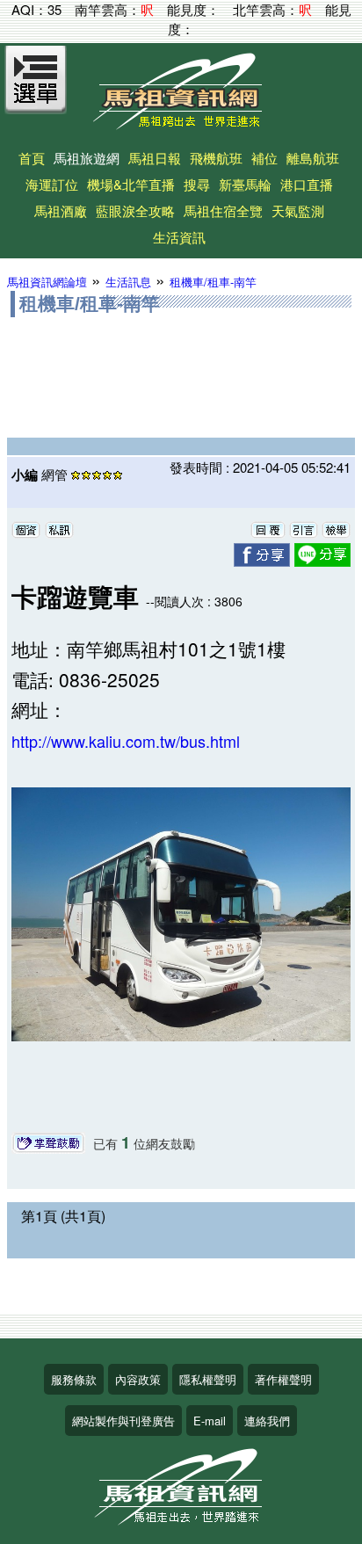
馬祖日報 (154, 158)
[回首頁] (181, 123)
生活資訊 (179, 237)
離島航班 (312, 158)
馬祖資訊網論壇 (47, 281)
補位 (264, 158)
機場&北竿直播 (131, 184)
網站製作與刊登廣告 (123, 1420)
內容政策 (138, 1379)
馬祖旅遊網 (86, 158)
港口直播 (306, 184)
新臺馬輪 (245, 184)
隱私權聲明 (207, 1379)
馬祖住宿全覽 (223, 210)
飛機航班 (216, 158)
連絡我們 (267, 1420)
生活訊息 (128, 281)
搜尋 (197, 184)
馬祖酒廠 (60, 210)
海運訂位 (51, 184)
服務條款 (74, 1379)
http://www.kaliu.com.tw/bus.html (125, 740)
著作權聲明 (283, 1379)
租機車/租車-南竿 (213, 281)
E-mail (209, 1420)
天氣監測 (298, 210)
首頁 (31, 158)
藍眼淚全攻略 (135, 210)
